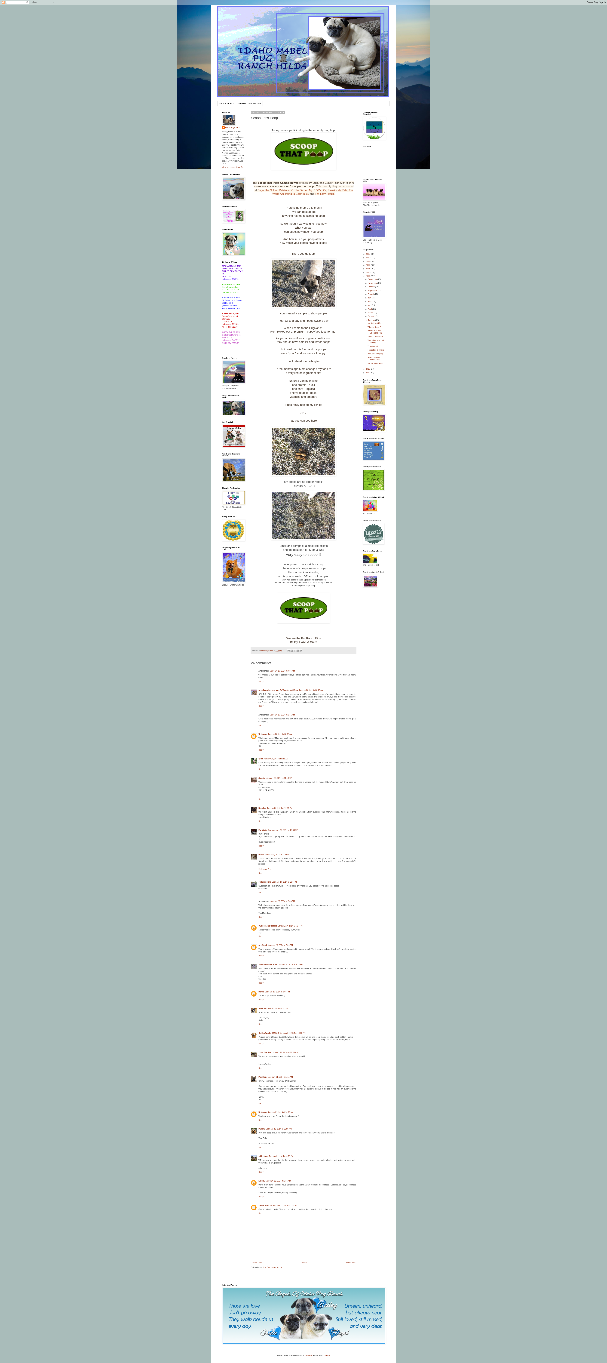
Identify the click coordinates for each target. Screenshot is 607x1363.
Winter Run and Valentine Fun (375, 332)
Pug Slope (262, 1077)
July (370, 298)
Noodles (262, 808)
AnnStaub (262, 945)
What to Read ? (374, 327)
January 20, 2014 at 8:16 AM (311, 690)
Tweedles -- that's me (267, 964)
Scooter (262, 778)
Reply (261, 681)
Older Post (350, 1263)
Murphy (261, 1129)
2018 (368, 261)
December (372, 279)
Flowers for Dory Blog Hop (249, 103)
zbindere (308, 1355)
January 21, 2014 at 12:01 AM (285, 1052)
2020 (368, 254)
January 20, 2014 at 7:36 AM (282, 671)
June (370, 302)
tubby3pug (263, 1156)
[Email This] (288, 650)
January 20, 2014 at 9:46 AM (276, 759)
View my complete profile (233, 167)
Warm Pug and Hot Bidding (376, 341)
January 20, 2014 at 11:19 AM (279, 778)
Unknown (262, 734)
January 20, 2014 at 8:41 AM (282, 715)
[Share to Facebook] (297, 650)
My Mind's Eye (264, 830)
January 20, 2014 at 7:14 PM (290, 964)
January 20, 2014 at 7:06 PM (280, 945)
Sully (260, 1008)
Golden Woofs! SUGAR (268, 1033)
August (371, 294)
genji (260, 759)
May (370, 305)
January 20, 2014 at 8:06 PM (277, 992)
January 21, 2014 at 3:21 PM (281, 1156)
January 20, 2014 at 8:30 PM (276, 1008)
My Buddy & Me (374, 323)
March (371, 313)
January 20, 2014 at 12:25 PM (279, 808)
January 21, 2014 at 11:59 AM (279, 1129)
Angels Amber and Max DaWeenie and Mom (278, 690)
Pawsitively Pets (337, 190)
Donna (261, 992)
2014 (368, 276)
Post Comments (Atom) (272, 1267)
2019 (368, 258)
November (372, 283)
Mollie (261, 854)
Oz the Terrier (299, 190)
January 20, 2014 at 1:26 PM (284, 882)
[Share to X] (294, 650)
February (372, 316)
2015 (368, 272)
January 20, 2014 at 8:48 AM (280, 734)
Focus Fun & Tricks (376, 350)
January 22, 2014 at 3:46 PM (285, 1205)
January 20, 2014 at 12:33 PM (285, 830)
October (371, 287)
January (371, 320)
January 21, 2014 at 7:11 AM (280, 1077)
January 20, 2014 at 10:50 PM (293, 1033)
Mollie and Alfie (265, 869)
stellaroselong (264, 882)
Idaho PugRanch (226, 103)
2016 (368, 269)
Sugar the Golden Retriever (274, 190)
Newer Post (257, 1263)
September (373, 290)
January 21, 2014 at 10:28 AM (280, 1112)
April (370, 309)
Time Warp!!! (373, 346)
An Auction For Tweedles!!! (374, 358)
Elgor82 (261, 1181)
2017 (368, 265)
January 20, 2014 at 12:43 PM (277, 854)
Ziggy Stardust (265, 1052)
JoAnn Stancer (265, 1205)
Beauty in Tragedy (375, 354)
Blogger (327, 1355)
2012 (368, 373)
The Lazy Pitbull (324, 193)
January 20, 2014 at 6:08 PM (282, 901)
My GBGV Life (317, 190)
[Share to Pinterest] (300, 650)
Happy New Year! (375, 363)
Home (304, 1263)
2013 (368, 369)
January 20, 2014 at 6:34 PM (290, 926)
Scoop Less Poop (375, 337)
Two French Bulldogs (267, 926)
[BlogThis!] (291, 650)
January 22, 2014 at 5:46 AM (278, 1181)
